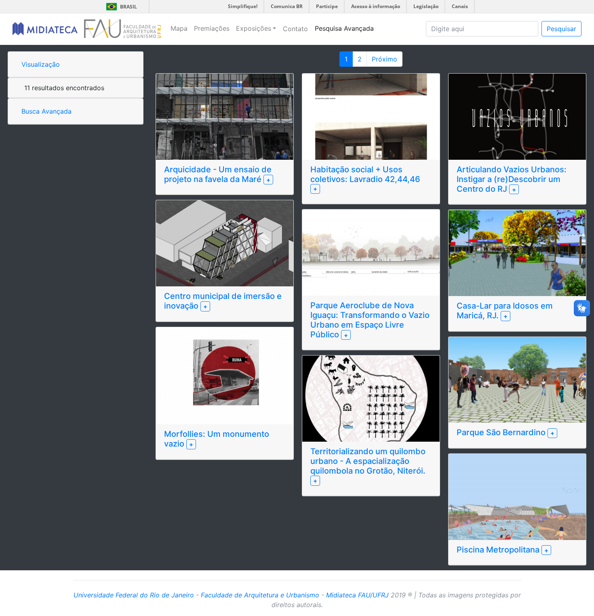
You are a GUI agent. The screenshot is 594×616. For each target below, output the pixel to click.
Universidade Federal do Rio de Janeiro (134, 595)
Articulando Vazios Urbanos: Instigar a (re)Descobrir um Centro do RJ (512, 179)
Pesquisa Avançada (344, 28)
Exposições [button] (253, 28)
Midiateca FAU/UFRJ (357, 595)
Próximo (384, 59)
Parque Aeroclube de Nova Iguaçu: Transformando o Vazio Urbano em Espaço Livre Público (370, 320)
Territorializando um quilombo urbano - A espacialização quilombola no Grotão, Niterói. (367, 461)
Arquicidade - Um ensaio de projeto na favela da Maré (218, 174)
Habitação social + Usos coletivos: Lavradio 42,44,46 (365, 174)
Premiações (212, 28)
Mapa (179, 28)
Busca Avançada (46, 111)
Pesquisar (561, 29)
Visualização (40, 64)
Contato (295, 29)
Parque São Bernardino (502, 432)
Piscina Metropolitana (499, 550)
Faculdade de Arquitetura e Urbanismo (260, 595)
